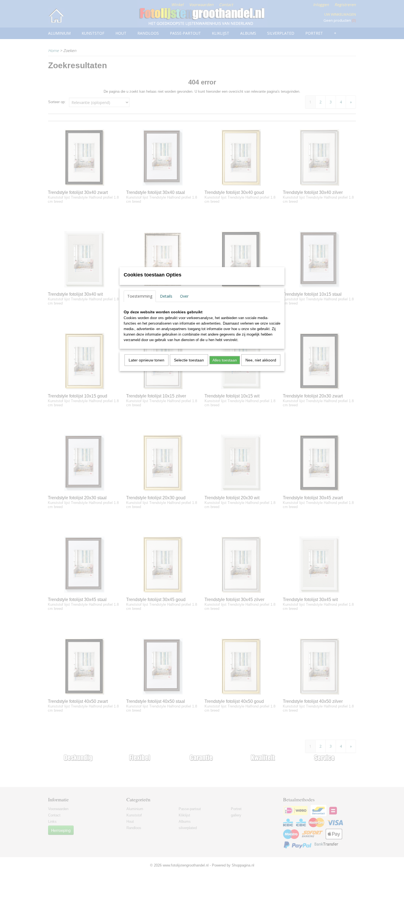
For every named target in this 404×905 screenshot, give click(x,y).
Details (166, 296)
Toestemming (139, 296)
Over (184, 296)
